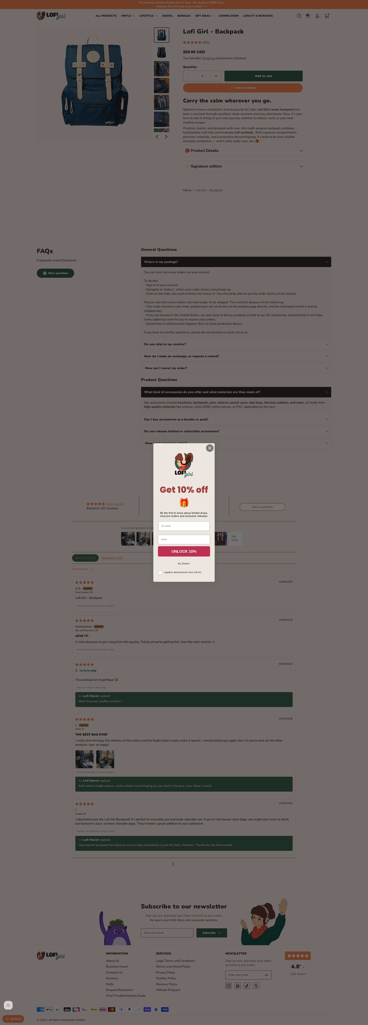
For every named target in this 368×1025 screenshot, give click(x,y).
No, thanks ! (184, 563)
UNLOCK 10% (184, 551)
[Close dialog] (209, 448)
